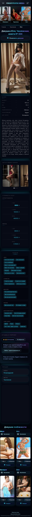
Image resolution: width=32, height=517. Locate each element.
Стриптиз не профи (20, 281)
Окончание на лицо (9, 273)
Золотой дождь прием (19, 313)
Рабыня (18, 323)
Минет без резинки (9, 267)
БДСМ (6, 323)
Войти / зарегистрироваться (12, 350)
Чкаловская (7, 380)
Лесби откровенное (9, 284)
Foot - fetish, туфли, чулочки (11, 326)
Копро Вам (7, 315)
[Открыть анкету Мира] (7, 448)
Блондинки (25, 115)
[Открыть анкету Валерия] (7, 486)
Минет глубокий (20, 267)
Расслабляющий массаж (10, 291)
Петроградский (8, 373)
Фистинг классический (17, 315)
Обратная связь (15, 512)
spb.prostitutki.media (15, 514)
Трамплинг (23, 326)
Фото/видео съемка (20, 305)
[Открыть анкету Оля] (23, 486)
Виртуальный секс (9, 305)
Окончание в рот (21, 273)
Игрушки (7, 270)
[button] (26, 176)
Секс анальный (20, 259)
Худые (27, 112)
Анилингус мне (8, 313)
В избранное (20, 339)
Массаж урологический (10, 297)
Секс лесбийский (9, 262)
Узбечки (26, 110)
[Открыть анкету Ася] (23, 448)
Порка (11, 323)
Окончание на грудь (16, 270)
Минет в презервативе (10, 265)
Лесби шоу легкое (21, 284)
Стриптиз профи (9, 281)
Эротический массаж (10, 294)
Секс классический (9, 259)
